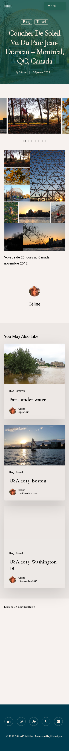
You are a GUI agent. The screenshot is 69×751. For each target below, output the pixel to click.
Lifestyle (20, 391)
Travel (41, 21)
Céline (22, 72)
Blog (26, 21)
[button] (55, 6)
